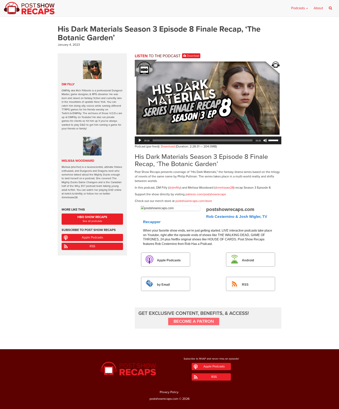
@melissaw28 (224, 188)
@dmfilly (174, 188)
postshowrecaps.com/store (193, 201)
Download (192, 55)
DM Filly (68, 84)
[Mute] (265, 140)
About (318, 8)
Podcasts (298, 8)
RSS (245, 284)
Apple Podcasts (169, 260)
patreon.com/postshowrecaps (205, 194)
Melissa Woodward (78, 161)
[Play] (140, 140)
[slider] (273, 140)
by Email (163, 284)
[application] (208, 140)
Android (248, 260)
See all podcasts (92, 219)
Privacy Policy (169, 392)
